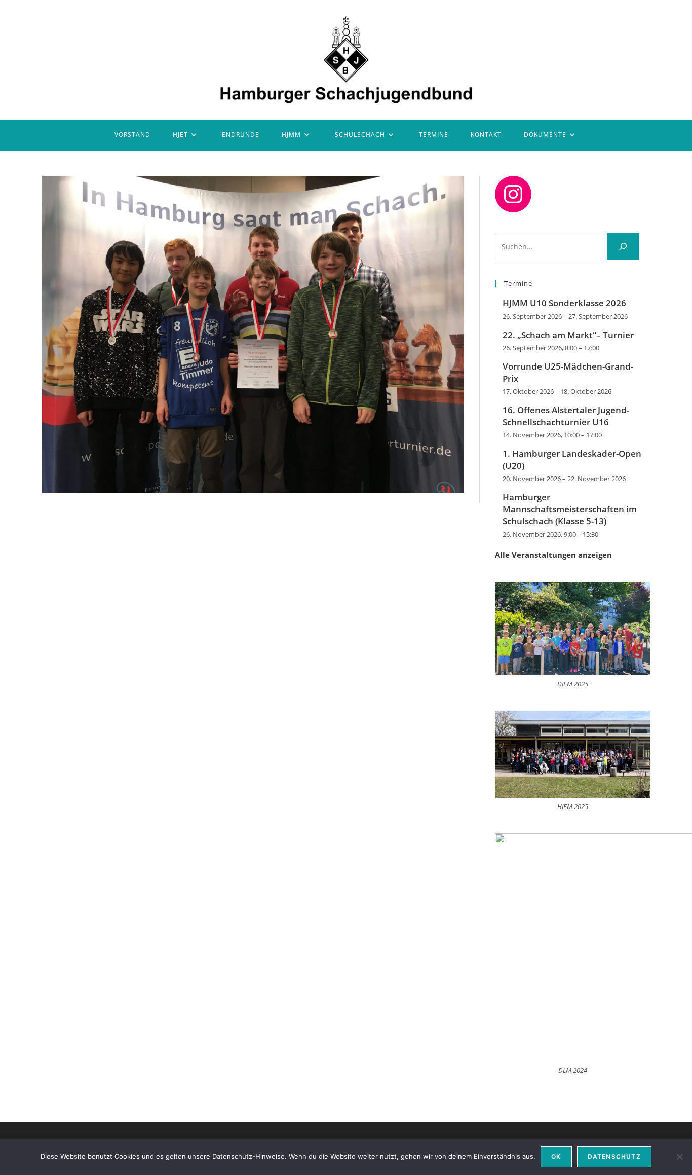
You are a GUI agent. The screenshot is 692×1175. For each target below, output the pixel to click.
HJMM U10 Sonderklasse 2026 (564, 303)
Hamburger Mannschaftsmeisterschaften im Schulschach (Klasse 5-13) (570, 509)
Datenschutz (614, 1156)
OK (556, 1156)
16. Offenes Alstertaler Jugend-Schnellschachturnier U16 (566, 416)
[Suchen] (623, 246)
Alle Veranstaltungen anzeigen (553, 554)
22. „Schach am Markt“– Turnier (568, 335)
